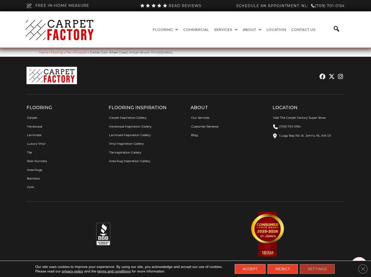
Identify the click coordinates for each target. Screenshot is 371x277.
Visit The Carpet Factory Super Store (299, 117)
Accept (250, 269)
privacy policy (72, 271)
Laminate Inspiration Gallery (130, 135)
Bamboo (33, 178)
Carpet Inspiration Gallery (128, 117)
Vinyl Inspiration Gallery (126, 143)
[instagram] (339, 77)
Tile (68, 52)
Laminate (34, 135)
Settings (317, 269)
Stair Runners (37, 161)
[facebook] (321, 77)
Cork (30, 187)
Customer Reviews (204, 126)
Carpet (32, 117)
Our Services (200, 117)
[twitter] (330, 77)
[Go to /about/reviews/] (170, 5)
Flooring (57, 52)
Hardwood (34, 126)
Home (43, 52)
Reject (282, 269)
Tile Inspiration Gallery (125, 152)
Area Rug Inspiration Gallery (129, 161)
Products (80, 52)
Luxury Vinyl (36, 143)
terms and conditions (114, 271)
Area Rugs (34, 170)
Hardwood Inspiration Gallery (130, 126)
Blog (194, 135)
